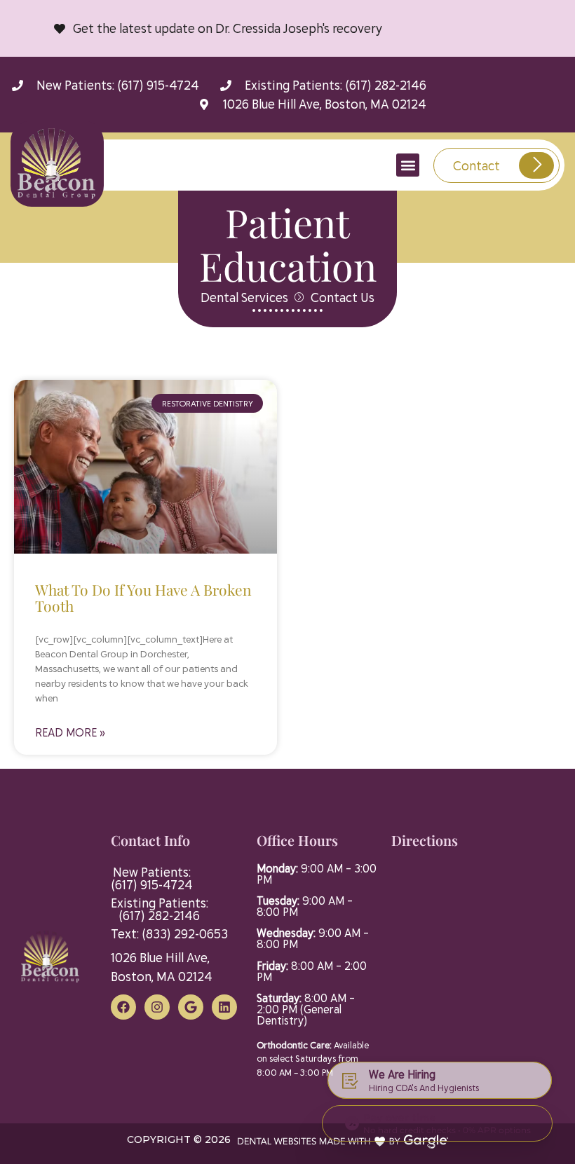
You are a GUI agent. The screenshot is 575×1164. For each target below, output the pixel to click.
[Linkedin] (224, 1007)
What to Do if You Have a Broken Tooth (143, 597)
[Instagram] (157, 1007)
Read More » (70, 732)
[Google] (190, 1007)
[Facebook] (123, 1007)
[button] (407, 165)
